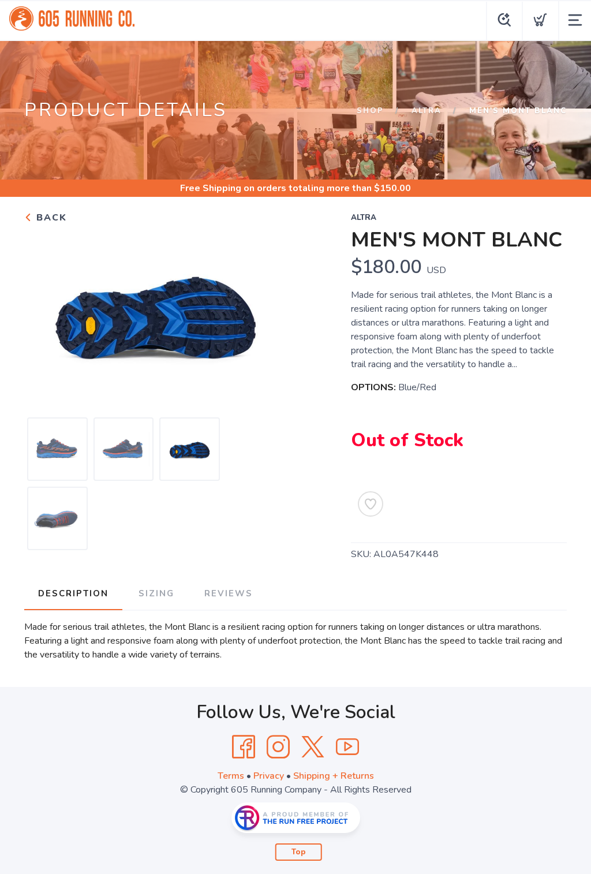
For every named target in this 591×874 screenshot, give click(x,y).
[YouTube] (347, 747)
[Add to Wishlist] (370, 504)
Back (50, 217)
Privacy (268, 776)
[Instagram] (278, 747)
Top (298, 852)
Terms (231, 776)
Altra (427, 111)
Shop (370, 111)
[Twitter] (313, 747)
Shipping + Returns (333, 776)
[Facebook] (243, 747)
